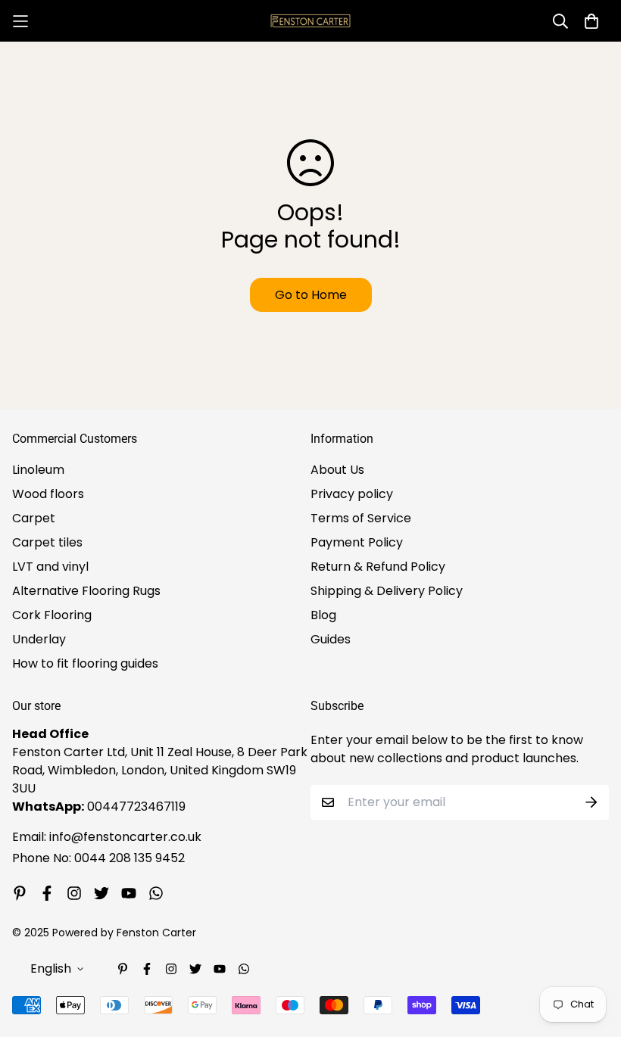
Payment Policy (356, 542)
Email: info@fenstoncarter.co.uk (106, 836)
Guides (330, 639)
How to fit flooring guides (85, 663)
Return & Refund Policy (377, 566)
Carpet (33, 518)
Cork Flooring (52, 615)
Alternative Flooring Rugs (86, 590)
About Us (337, 469)
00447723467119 (136, 806)
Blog (323, 615)
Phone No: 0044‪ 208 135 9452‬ (98, 858)
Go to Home (311, 295)
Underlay (39, 639)
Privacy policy (351, 494)
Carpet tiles (47, 542)
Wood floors (48, 494)
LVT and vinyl (50, 566)
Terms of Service (360, 518)
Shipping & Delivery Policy (386, 590)
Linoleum (38, 469)
